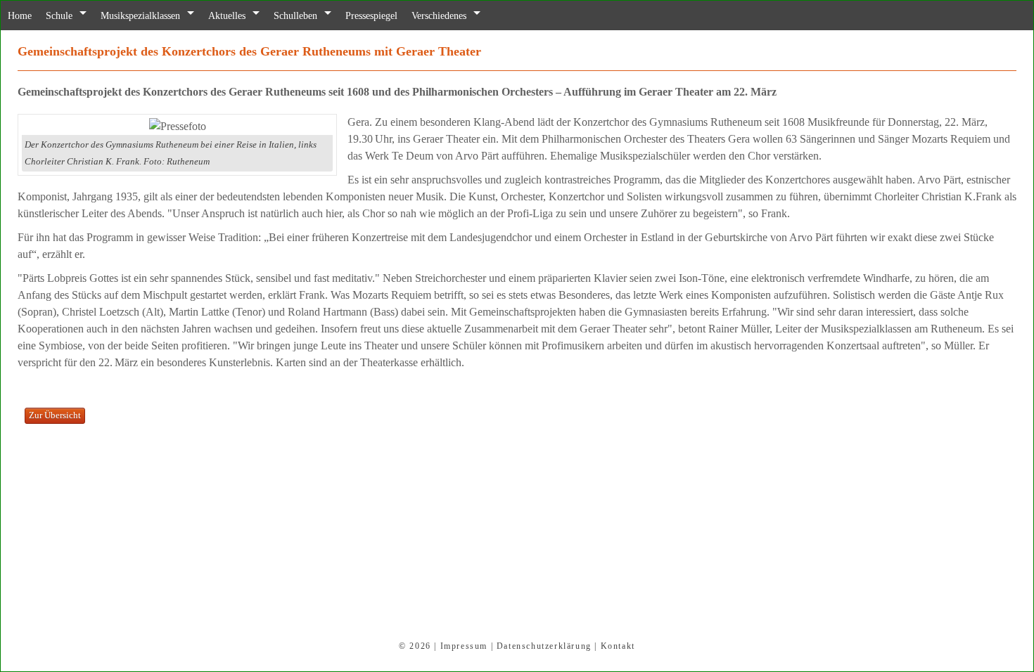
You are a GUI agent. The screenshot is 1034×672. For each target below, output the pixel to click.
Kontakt (618, 646)
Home (21, 16)
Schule (64, 16)
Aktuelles (247, 16)
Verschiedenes (479, 16)
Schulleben (321, 16)
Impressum (463, 646)
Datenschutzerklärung (544, 646)
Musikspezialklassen (153, 16)
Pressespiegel (403, 16)
